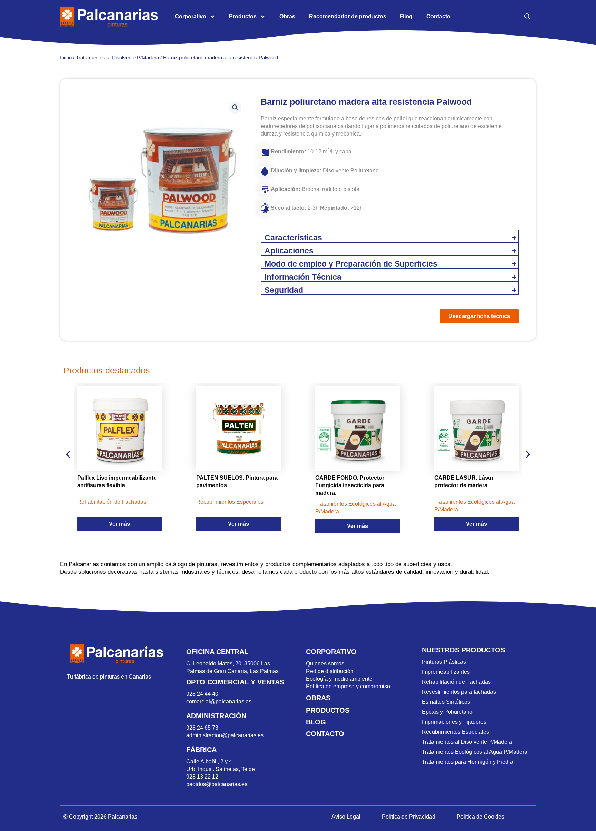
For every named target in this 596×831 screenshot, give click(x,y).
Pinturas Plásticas (444, 662)
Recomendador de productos (347, 16)
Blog (406, 16)
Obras (287, 16)
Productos (243, 16)
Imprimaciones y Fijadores (454, 722)
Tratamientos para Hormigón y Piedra (467, 762)
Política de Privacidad (408, 817)
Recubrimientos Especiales (455, 732)
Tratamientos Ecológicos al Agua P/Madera (474, 752)
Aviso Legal (345, 817)
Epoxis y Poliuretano (447, 712)
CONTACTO (325, 734)
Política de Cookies (480, 817)
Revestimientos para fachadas (459, 692)
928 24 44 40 (203, 694)
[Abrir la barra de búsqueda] (527, 16)
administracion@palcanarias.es (225, 735)
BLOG (316, 722)
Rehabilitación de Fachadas (456, 682)
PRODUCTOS (327, 710)
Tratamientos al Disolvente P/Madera (117, 57)
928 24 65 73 (202, 728)
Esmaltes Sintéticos (446, 702)
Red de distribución (330, 671)
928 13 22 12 (202, 777)
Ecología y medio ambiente (339, 679)
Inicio (66, 57)
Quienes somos (325, 664)
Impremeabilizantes (446, 672)
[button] (235, 107)
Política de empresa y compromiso (348, 686)
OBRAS (318, 698)
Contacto (438, 16)
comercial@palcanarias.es (218, 701)
